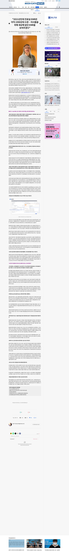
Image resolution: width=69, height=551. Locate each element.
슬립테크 (45, 7)
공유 (40, 13)
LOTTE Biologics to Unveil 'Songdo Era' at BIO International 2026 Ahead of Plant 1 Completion (52, 83)
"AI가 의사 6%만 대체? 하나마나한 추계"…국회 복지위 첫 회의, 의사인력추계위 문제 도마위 (53, 40)
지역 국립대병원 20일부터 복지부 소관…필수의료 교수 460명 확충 (53, 44)
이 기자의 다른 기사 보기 (36, 424)
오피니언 (41, 7)
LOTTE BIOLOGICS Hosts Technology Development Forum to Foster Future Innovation (52, 85)
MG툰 (56, 65)
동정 (54, 111)
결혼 (50, 111)
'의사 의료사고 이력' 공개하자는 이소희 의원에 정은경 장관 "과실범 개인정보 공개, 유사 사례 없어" (53, 31)
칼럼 (48, 65)
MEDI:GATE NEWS (34, 3)
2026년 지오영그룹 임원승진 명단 (49, 113)
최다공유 (56, 27)
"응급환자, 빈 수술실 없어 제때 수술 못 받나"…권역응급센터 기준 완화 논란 (53, 42)
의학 (28, 7)
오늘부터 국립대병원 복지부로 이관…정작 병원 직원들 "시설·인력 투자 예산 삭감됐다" (53, 39)
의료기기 (32, 9)
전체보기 (59, 63)
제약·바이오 (33, 7)
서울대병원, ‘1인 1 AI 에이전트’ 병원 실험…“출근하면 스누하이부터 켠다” (53, 32)
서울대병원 (46, 115)
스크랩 (22, 417)
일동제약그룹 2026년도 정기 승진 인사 (50, 117)
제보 (35, 13)
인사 (46, 111)
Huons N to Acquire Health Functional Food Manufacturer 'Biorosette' (52, 89)
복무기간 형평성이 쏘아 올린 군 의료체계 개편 (52, 34)
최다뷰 (49, 27)
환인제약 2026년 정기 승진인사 (49, 118)
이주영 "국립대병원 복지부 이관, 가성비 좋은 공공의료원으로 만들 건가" (53, 36)
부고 (58, 111)
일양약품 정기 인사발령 (48, 120)
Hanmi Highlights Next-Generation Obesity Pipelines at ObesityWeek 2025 (52, 86)
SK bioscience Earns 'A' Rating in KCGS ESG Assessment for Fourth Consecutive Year (52, 88)
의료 (23, 7)
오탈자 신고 (16, 417)
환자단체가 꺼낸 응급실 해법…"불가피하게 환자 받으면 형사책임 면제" (53, 29)
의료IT (37, 9)
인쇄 (26, 417)
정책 (25, 7)
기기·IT (37, 7)
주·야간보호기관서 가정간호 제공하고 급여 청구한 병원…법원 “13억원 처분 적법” (53, 37)
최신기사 (15, 7)
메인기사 (10, 7)
